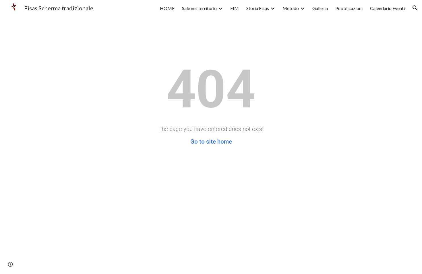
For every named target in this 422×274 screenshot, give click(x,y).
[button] (415, 8)
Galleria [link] (320, 8)
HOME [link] (167, 8)
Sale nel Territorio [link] (199, 8)
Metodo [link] (290, 8)
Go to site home (211, 141)
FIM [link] (234, 8)
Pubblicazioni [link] (349, 8)
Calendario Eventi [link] (387, 8)
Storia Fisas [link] (257, 8)
